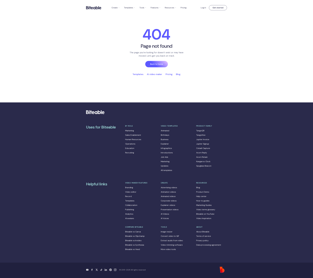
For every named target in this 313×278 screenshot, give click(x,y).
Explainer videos (168, 205)
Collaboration (131, 205)
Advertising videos (169, 187)
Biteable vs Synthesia (134, 245)
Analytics (129, 214)
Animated (165, 130)
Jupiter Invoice (202, 139)
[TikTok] (101, 270)
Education (129, 148)
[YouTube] (87, 270)
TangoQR (200, 130)
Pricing (183, 7)
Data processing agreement (208, 245)
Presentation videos (170, 209)
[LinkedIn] (106, 270)
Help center (201, 196)
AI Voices (165, 218)
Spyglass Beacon (203, 166)
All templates (166, 170)
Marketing (129, 130)
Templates (129, 7)
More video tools (168, 249)
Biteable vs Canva (133, 231)
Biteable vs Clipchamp (135, 236)
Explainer (165, 144)
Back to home (156, 64)
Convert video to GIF (170, 236)
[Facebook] (92, 270)
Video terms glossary (205, 209)
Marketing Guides (204, 205)
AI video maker (154, 74)
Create (116, 7)
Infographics (166, 148)
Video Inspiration (203, 218)
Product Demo (202, 192)
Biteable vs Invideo (133, 240)
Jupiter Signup (202, 144)
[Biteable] (93, 7)
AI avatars (129, 218)
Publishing (129, 209)
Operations (130, 144)
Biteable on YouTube (205, 214)
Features (155, 7)
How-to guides (202, 200)
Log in (203, 7)
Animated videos (168, 196)
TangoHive (200, 135)
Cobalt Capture (203, 148)
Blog (178, 74)
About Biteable (202, 231)
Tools (143, 7)
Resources (170, 7)
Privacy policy (202, 240)
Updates (164, 166)
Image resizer (167, 231)
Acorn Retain (202, 157)
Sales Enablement (133, 135)
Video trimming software (172, 245)
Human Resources (133, 139)
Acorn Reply (201, 152)
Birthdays (165, 135)
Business (164, 139)
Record (128, 196)
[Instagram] (115, 270)
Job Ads (164, 157)
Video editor (130, 192)
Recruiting (129, 152)
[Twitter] (96, 270)
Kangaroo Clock (203, 161)
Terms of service (203, 236)
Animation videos (168, 192)
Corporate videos (169, 200)
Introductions (167, 152)
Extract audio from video (172, 240)
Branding (129, 187)
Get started (217, 7)
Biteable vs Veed (132, 249)
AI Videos (165, 214)
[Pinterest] (110, 270)
